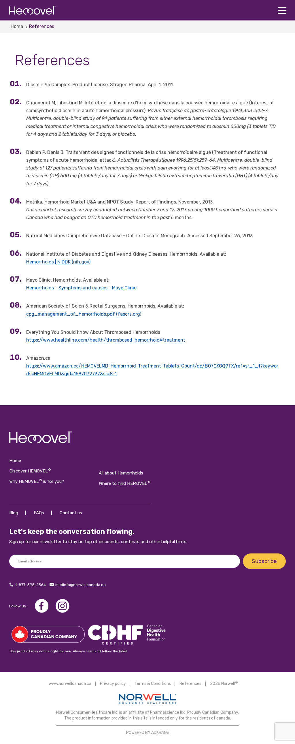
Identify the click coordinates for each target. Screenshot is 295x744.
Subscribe (264, 561)
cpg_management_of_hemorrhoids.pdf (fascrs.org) (83, 314)
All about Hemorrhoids (121, 473)
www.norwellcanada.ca (70, 683)
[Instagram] (62, 605)
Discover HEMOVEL (30, 471)
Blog (13, 512)
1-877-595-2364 (30, 584)
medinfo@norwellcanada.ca (80, 584)
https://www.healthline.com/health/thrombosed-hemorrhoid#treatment (105, 340)
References (190, 683)
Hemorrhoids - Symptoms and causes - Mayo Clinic (81, 288)
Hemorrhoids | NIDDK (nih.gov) (58, 262)
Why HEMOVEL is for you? (36, 481)
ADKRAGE (160, 732)
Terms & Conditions (153, 683)
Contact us (71, 512)
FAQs (39, 512)
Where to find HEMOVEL (124, 483)
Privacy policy (113, 683)
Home (17, 26)
